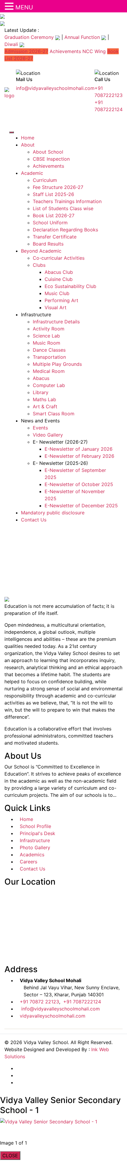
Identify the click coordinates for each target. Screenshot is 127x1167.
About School (48, 152)
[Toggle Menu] (11, 132)
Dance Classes (49, 350)
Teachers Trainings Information (67, 201)
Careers (28, 862)
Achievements (65, 51)
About (28, 145)
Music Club (57, 293)
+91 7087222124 (82, 1002)
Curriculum (45, 180)
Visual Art (55, 307)
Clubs (39, 265)
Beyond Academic (41, 251)
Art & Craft (45, 406)
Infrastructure (35, 840)
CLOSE (10, 1155)
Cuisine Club (59, 279)
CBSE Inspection (51, 159)
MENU (24, 7)
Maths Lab (44, 399)
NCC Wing (94, 51)
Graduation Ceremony (29, 37)
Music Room (46, 343)
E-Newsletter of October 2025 (79, 484)
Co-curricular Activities (58, 258)
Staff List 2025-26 (53, 194)
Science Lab (46, 336)
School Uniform (50, 223)
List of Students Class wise (63, 208)
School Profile (35, 826)
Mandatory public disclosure (52, 513)
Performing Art (61, 300)
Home (27, 138)
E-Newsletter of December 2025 (81, 505)
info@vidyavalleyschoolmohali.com (55, 88)
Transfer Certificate (54, 237)
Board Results (48, 244)
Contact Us (33, 520)
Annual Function (82, 37)
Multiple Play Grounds (57, 364)
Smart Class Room (53, 414)
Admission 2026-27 (26, 51)
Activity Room (48, 329)
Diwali (11, 44)
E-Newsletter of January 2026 (79, 449)
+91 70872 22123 (39, 1002)
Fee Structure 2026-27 (58, 187)
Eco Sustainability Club (70, 286)
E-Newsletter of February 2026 (79, 456)
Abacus (41, 378)
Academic (32, 173)
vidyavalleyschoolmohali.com (52, 1016)
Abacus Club (59, 272)
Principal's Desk (37, 833)
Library (40, 392)
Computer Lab (49, 385)
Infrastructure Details (56, 322)
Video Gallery (48, 435)
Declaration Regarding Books (65, 230)
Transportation (49, 357)
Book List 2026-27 (53, 215)
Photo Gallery (35, 847)
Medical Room (49, 371)
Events (40, 428)
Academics (32, 854)
